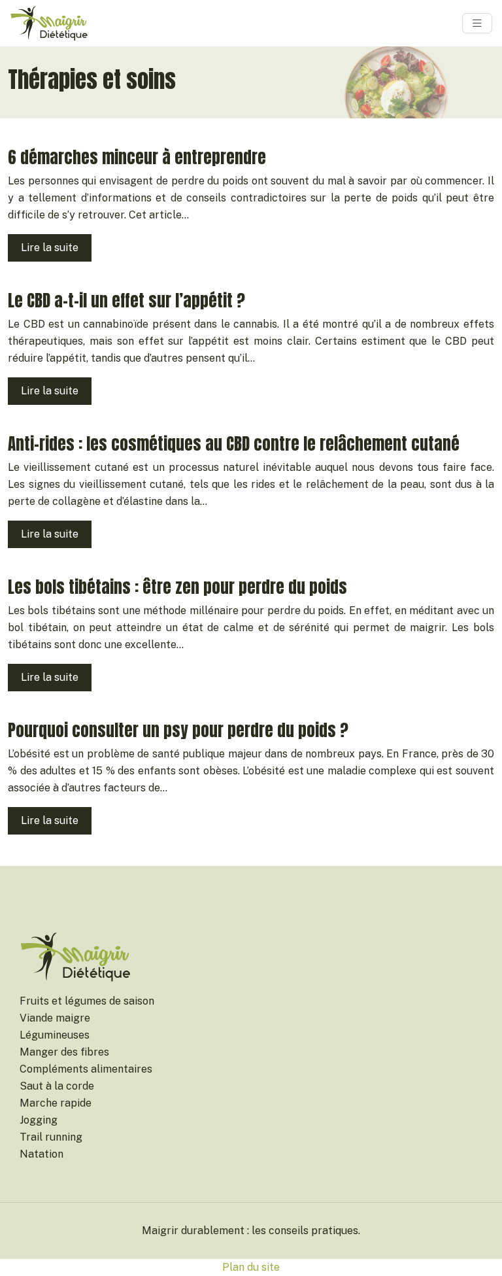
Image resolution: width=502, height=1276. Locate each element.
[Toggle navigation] (477, 23)
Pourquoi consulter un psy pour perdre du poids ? (178, 730)
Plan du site (251, 1267)
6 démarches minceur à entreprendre (137, 157)
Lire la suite (49, 247)
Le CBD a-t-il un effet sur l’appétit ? (126, 300)
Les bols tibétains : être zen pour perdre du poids (177, 587)
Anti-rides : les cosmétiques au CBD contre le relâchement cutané (234, 444)
